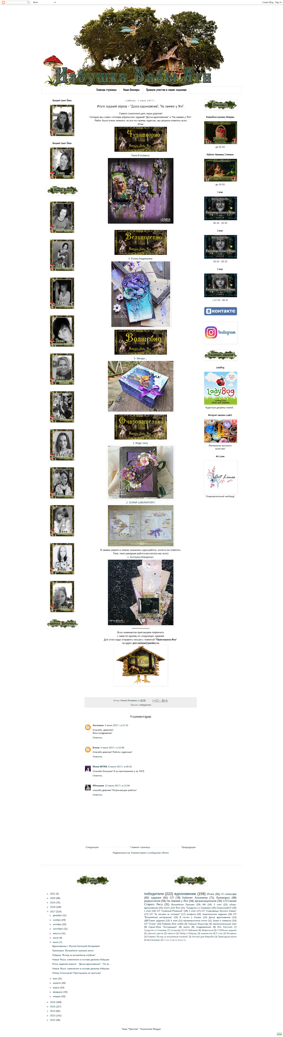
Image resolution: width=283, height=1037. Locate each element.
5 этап (219, 933)
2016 (53, 1002)
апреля (57, 983)
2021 (53, 893)
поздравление (203, 927)
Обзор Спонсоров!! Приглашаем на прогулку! (76, 973)
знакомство (206, 933)
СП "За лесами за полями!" (164, 914)
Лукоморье (223, 897)
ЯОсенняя (98, 785)
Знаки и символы (222, 920)
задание (156, 897)
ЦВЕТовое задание (154, 920)
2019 (53, 902)
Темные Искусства (198, 924)
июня (56, 942)
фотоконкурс (153, 940)
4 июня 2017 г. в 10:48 (112, 747)
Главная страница (106, 90)
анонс (186, 927)
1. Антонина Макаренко (140, 557)
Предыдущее (188, 847)
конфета (191, 914)
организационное (206, 901)
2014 (53, 1011)
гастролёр (175, 930)
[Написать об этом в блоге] (157, 700)
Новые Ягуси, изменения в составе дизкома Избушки (80, 959)
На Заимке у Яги (177, 901)
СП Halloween (191, 930)
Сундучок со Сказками (155, 930)
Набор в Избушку (188, 933)
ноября (57, 920)
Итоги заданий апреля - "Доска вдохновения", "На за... (81, 964)
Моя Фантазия (224, 927)
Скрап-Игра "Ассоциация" (163, 927)
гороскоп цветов (155, 933)
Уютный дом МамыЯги (203, 937)
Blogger (157, 1029)
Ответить (97, 737)
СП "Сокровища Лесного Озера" (218, 911)
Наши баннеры (131, 90)
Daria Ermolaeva (140, 155)
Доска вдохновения (220, 917)
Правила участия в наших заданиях (166, 90)
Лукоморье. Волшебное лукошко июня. (73, 950)
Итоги (210, 894)
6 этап (166, 940)
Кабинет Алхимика (194, 897)
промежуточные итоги (195, 920)
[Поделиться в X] (160, 700)
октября (57, 924)
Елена (96, 747)
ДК (173, 940)
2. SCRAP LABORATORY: (140, 502)
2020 (53, 898)
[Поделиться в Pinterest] (166, 700)
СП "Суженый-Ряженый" (170, 911)
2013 (53, 1015)
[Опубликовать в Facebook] (163, 700)
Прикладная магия (227, 937)
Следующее (92, 847)
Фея (178, 907)
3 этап (218, 904)
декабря (57, 915)
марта (56, 987)
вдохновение (185, 894)
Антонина (98, 725)
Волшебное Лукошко (183, 904)
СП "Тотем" (150, 924)
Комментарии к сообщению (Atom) (150, 852)
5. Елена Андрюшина (141, 258)
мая (55, 978)
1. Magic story (141, 443)
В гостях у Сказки (190, 917)
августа (57, 933)
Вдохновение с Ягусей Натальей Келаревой (76, 946)
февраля (58, 992)
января (57, 996)
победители (145, 705)
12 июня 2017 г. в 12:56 (117, 785)
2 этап (192, 911)
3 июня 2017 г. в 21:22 (116, 725)
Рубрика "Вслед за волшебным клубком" (74, 955)
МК (204, 904)
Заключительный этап (224, 924)
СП (172, 897)
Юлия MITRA (100, 766)
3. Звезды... (141, 358)
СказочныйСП (224, 907)
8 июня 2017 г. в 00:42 (120, 766)
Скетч (167, 907)
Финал (180, 940)
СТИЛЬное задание (226, 930)
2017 (53, 911)
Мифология (207, 930)
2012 (53, 1020)
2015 (53, 1006)
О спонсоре (228, 894)
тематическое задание (214, 914)
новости (171, 933)
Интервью (231, 933)
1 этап (147, 911)
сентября (58, 928)
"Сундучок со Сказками (198, 907)
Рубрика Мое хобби (173, 924)
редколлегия (152, 901)
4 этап (174, 920)
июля (56, 937)
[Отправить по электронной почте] (154, 700)
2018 (53, 907)
